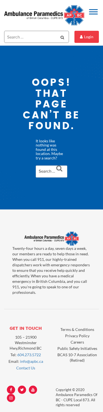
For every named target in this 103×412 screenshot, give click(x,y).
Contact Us (25, 368)
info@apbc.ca (31, 361)
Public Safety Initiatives (77, 348)
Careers (77, 342)
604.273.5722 (29, 354)
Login (88, 36)
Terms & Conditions (77, 329)
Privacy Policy (77, 335)
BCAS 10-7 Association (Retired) (77, 357)
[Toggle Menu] (93, 11)
